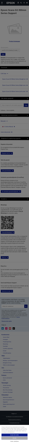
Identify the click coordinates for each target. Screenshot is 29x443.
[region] (14, 434)
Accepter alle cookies (14, 434)
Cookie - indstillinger (14, 441)
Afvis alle (14, 438)
